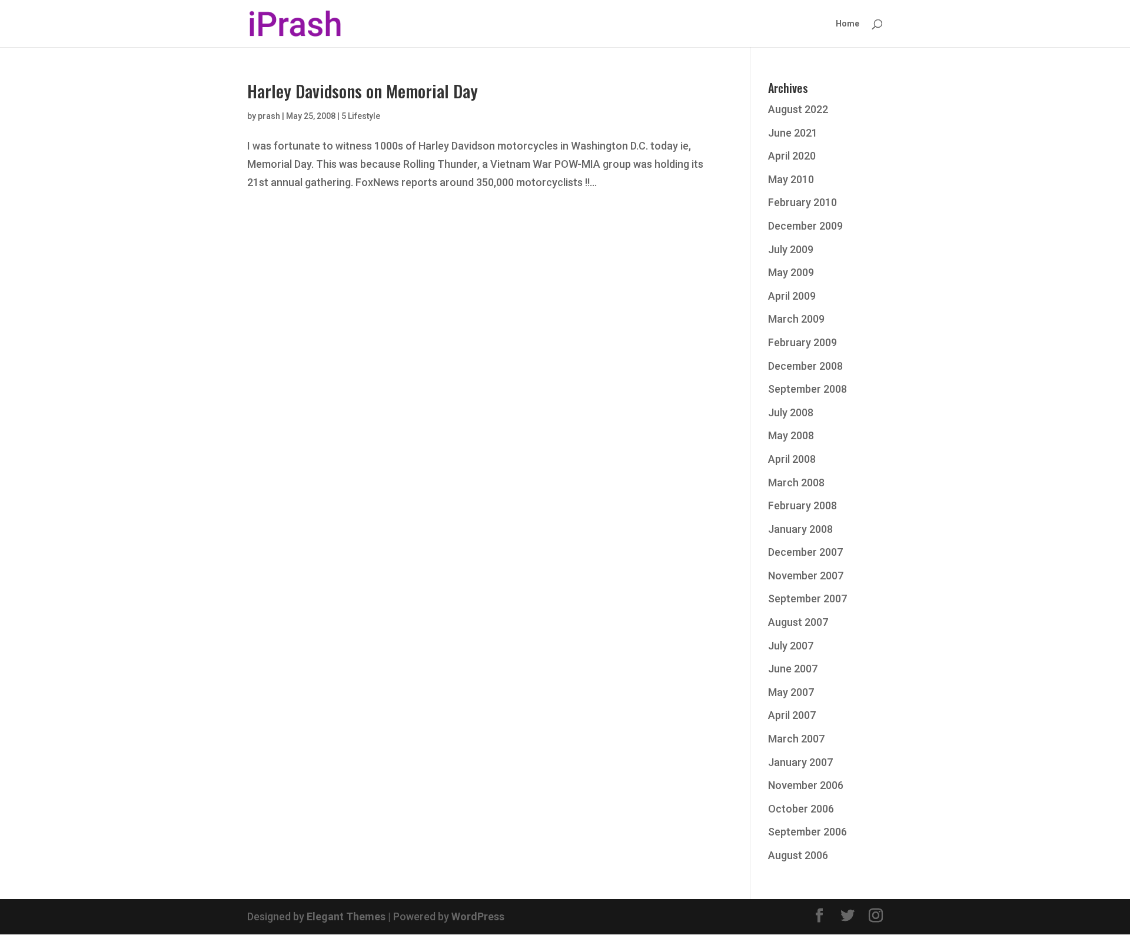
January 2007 (800, 762)
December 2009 (805, 226)
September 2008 (807, 389)
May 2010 (791, 179)
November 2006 (805, 785)
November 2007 (805, 575)
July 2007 (790, 645)
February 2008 (802, 505)
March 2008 (796, 482)
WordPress (477, 916)
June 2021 (792, 133)
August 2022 (798, 109)
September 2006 (807, 831)
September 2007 (807, 598)
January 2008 (800, 529)
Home (847, 23)
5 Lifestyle (360, 116)
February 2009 (802, 342)
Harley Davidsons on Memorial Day (362, 90)
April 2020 (792, 156)
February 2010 (802, 202)
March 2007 (796, 738)
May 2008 (791, 435)
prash (269, 116)
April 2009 (792, 296)
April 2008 (792, 459)
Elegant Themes (346, 916)
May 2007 (791, 692)
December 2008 (805, 366)
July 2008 (790, 412)
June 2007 (792, 668)
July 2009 (790, 249)
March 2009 (796, 319)
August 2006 (798, 855)
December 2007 (805, 552)
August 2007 (798, 622)
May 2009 (791, 272)
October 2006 (801, 809)
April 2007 (792, 715)
